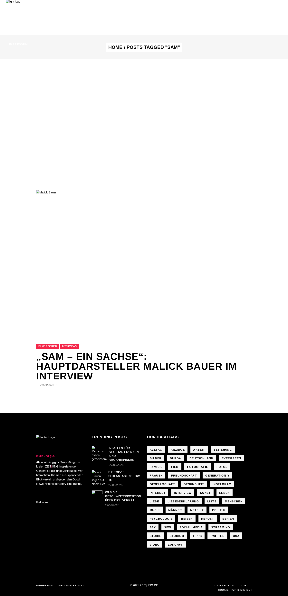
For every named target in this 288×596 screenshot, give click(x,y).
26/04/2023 (47, 384)
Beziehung (223, 449)
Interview (183, 492)
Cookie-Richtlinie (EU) (235, 590)
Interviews (69, 346)
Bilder (155, 458)
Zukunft (175, 544)
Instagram (222, 484)
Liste (211, 501)
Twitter (217, 536)
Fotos (221, 466)
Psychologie (161, 518)
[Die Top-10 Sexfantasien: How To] (99, 478)
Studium (177, 536)
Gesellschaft (162, 484)
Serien (228, 518)
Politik (218, 510)
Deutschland (201, 458)
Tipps (197, 536)
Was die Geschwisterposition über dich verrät (123, 496)
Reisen (187, 518)
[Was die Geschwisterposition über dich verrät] (97, 494)
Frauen (156, 475)
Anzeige (178, 449)
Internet (158, 492)
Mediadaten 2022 (71, 585)
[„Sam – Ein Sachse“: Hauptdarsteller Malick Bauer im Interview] (144, 262)
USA (236, 536)
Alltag (156, 449)
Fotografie (197, 466)
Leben (224, 492)
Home (115, 47)
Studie (155, 536)
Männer (175, 510)
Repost (207, 518)
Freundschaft (184, 475)
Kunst (205, 492)
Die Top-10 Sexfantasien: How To (124, 476)
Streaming (220, 527)
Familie (156, 466)
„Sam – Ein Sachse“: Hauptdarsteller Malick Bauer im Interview (136, 366)
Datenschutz (225, 585)
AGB (244, 585)
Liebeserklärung (183, 501)
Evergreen (231, 458)
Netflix (197, 510)
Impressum (44, 585)
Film (175, 466)
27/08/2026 (116, 465)
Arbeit (199, 449)
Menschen (234, 501)
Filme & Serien (47, 346)
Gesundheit (194, 484)
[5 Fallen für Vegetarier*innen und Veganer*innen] (99, 453)
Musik (155, 510)
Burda (175, 458)
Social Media (191, 527)
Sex (153, 527)
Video (154, 544)
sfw (167, 527)
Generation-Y (217, 475)
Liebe (154, 501)
